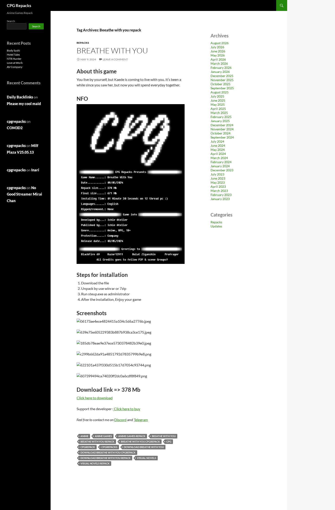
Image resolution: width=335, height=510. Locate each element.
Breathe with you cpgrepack (140, 441)
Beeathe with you (164, 436)
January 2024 (220, 166)
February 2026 (221, 68)
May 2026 (218, 55)
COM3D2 (15, 128)
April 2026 (218, 59)
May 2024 (218, 150)
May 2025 (218, 104)
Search (11, 21)
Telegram (141, 419)
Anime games (103, 436)
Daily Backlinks (20, 97)
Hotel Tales (13, 54)
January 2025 (220, 121)
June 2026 (218, 51)
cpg (168, 441)
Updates (216, 226)
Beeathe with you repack (97, 441)
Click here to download (95, 398)
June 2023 (218, 178)
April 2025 (218, 109)
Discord (120, 419)
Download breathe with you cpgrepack (108, 452)
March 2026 (219, 63)
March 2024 (219, 158)
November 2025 (222, 80)
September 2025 (222, 88)
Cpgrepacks (109, 447)
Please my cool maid (24, 103)
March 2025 (219, 113)
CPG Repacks (19, 5)
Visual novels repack (95, 463)
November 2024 (222, 129)
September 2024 (222, 137)
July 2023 (217, 174)
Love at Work (15, 62)
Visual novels (146, 457)
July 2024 (217, 141)
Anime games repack (131, 436)
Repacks (83, 42)
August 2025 (220, 92)
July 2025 (217, 96)
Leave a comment (115, 59)
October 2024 (220, 133)
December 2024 (222, 125)
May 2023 (218, 182)
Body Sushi (13, 50)
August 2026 (220, 43)
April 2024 (218, 154)
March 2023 (219, 191)
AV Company (14, 67)
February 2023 (221, 195)
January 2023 (220, 199)
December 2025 (222, 76)
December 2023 (222, 170)
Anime (84, 436)
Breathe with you (112, 50)
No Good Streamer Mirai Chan (24, 194)
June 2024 (218, 145)
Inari (35, 170)
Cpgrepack (87, 447)
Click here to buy (127, 409)
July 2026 (217, 47)
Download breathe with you (144, 447)
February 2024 (221, 162)
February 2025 (221, 117)
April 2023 (218, 186)
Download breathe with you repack (105, 457)
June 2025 (218, 100)
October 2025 (220, 84)
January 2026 (220, 72)
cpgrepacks (16, 121)
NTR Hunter (14, 58)
